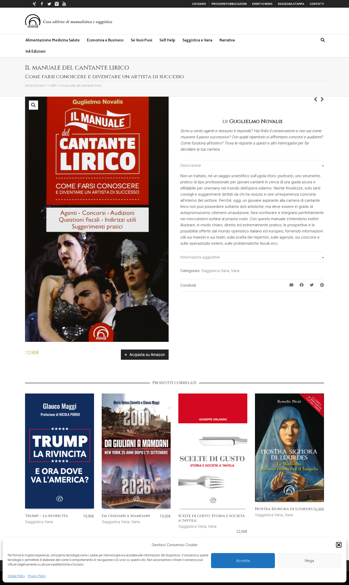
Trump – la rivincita (46, 516)
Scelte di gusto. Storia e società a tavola (211, 518)
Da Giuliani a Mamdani (126, 516)
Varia (235, 270)
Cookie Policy (16, 576)
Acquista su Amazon (147, 354)
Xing (34, 4)
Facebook (42, 4)
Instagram (57, 4)
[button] (338, 544)
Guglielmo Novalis (255, 121)
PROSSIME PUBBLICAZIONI (229, 4)
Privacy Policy (37, 576)
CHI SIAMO (199, 4)
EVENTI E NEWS (262, 4)
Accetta (243, 560)
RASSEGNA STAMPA (291, 4)
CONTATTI (317, 4)
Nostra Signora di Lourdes (284, 509)
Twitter (49, 4)
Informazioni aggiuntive (200, 257)
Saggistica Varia (215, 270)
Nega (309, 560)
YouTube (64, 4)
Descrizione (190, 165)
